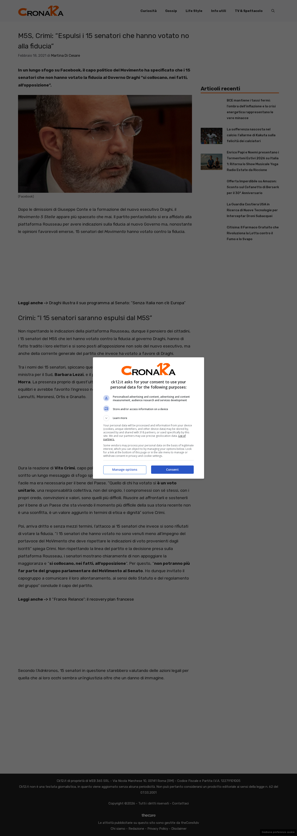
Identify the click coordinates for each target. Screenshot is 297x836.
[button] (148, 418)
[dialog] (148, 418)
